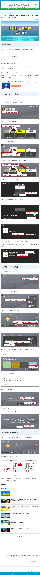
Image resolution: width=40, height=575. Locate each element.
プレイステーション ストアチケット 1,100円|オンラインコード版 (23, 82)
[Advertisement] (20, 544)
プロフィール (10, 571)
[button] (37, 307)
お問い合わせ (30, 571)
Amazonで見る (16, 85)
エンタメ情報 (4, 484)
